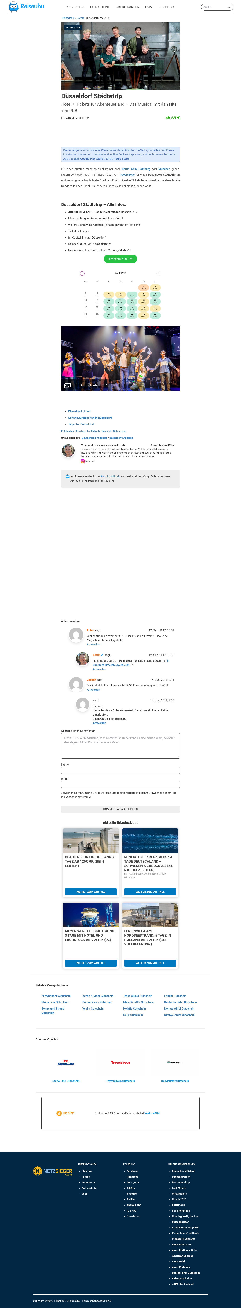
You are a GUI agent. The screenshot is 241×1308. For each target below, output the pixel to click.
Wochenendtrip (181, 1182)
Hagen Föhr (166, 445)
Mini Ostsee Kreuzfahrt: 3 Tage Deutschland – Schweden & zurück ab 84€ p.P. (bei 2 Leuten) (148, 863)
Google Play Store (91, 158)
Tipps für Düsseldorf (81, 424)
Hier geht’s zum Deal (120, 259)
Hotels (80, 18)
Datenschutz (89, 1188)
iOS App (131, 1210)
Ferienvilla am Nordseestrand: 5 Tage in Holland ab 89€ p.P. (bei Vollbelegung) (147, 937)
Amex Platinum (181, 1267)
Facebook (132, 1171)
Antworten (93, 644)
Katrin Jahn (119, 445)
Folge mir (89, 461)
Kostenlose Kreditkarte (185, 1233)
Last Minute (93, 431)
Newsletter (133, 1216)
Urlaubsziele (179, 1193)
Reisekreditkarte (110, 476)
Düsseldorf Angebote (121, 437)
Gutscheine (100, 7)
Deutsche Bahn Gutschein (180, 1002)
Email (64, 778)
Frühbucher (67, 431)
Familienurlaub (181, 1210)
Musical (106, 431)
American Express (182, 1255)
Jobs (84, 1193)
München (164, 169)
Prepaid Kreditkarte (183, 1239)
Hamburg (144, 169)
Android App (134, 1205)
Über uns (87, 1171)
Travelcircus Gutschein (137, 996)
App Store (122, 158)
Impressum (88, 1182)
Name (65, 764)
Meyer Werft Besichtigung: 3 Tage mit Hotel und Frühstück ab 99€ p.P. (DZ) (90, 935)
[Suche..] (229, 7)
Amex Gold (178, 1261)
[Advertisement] (119, 526)
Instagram (133, 1182)
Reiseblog (167, 7)
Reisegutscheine (182, 1278)
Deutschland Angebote (94, 437)
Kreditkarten (127, 7)
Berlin (125, 169)
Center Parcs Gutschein (97, 1002)
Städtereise (119, 431)
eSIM (149, 7)
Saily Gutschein (133, 1015)
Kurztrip (80, 431)
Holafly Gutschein (134, 1008)
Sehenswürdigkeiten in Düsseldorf (90, 417)
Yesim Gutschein (93, 1008)
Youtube (132, 1193)
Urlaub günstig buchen (185, 1216)
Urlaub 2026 (179, 1199)
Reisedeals (75, 7)
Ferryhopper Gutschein (56, 996)
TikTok (131, 1188)
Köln (134, 169)
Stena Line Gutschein (54, 1002)
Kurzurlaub (178, 1205)
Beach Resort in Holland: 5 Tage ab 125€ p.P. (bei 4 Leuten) (90, 861)
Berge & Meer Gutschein (97, 996)
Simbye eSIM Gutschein (179, 1015)
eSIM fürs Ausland (183, 1284)
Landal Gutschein (175, 996)
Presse (86, 1176)
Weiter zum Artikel (90, 891)
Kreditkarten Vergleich (185, 1227)
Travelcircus (127, 174)
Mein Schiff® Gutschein (138, 1002)
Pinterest (132, 1176)
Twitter (131, 1199)
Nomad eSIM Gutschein (179, 1008)
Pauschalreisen (181, 1176)
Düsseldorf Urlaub (79, 411)
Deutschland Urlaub (183, 1171)
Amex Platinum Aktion (185, 1250)
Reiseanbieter (180, 1222)
